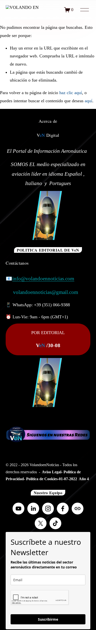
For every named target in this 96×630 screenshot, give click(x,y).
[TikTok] (55, 523)
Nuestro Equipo (48, 492)
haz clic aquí (70, 92)
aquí (88, 100)
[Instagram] (48, 508)
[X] (41, 523)
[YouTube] (18, 508)
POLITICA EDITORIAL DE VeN (48, 250)
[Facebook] (63, 508)
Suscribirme (48, 619)
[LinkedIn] (33, 508)
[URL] (77, 508)
